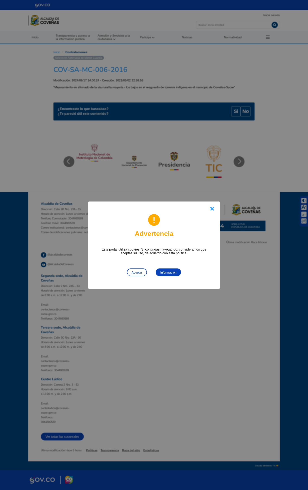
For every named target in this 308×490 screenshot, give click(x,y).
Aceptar (137, 272)
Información (168, 272)
